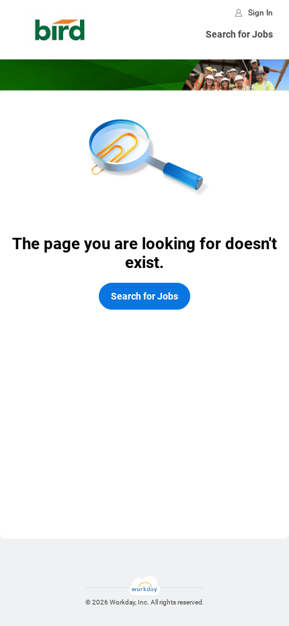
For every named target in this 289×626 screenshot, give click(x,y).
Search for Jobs (239, 34)
